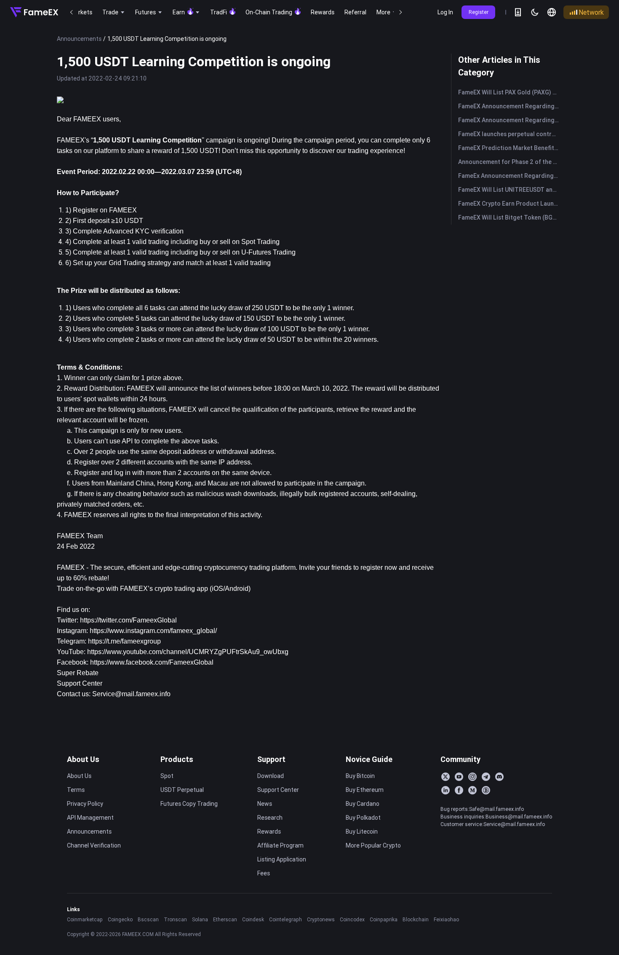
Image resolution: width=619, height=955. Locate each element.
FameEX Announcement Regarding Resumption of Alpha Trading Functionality (510, 106)
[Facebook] (459, 790)
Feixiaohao (446, 919)
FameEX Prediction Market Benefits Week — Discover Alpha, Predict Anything (510, 148)
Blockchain (416, 919)
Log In (445, 12)
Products (176, 759)
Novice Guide (369, 759)
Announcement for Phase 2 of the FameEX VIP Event (510, 162)
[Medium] (472, 790)
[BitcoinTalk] (486, 790)
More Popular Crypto (373, 845)
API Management (90, 817)
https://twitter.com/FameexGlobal (128, 620)
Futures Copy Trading (189, 803)
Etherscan (225, 919)
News (264, 803)
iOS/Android (230, 588)
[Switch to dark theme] (535, 12)
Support (271, 759)
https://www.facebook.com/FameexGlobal (151, 662)
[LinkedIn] (445, 790)
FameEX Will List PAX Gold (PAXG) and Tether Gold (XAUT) (510, 92)
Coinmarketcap (85, 919)
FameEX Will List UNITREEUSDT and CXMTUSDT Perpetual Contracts (510, 189)
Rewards (269, 831)
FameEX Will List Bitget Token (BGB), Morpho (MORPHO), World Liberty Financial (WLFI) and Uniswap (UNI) (510, 217)
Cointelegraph (285, 919)
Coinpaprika (384, 919)
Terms (76, 790)
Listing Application (281, 859)
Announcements (79, 39)
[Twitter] (445, 777)
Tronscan (175, 919)
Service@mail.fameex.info (131, 693)
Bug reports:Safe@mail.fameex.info (482, 809)
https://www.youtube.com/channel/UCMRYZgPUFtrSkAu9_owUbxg (187, 651)
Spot (166, 776)
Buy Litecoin (362, 831)
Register (478, 12)
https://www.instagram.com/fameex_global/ (153, 630)
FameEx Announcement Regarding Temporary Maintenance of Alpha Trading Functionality (510, 176)
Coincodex (352, 919)
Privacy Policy (85, 803)
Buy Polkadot (363, 817)
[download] (518, 12)
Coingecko (120, 919)
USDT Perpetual (182, 790)
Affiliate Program (280, 845)
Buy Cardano (362, 803)
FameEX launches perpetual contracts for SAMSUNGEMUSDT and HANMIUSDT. (510, 134)
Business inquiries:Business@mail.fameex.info (496, 816)
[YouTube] (459, 777)
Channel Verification (94, 845)
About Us (83, 759)
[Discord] (499, 777)
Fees (263, 873)
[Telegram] (486, 777)
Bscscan (148, 919)
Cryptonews (321, 919)
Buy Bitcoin (360, 776)
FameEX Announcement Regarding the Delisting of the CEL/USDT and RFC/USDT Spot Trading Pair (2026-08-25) (510, 120)
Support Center (278, 790)
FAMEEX (71, 567)
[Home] (34, 12)
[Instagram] (472, 777)
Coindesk (253, 919)
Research (270, 817)
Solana (200, 919)
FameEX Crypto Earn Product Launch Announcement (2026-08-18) (510, 203)
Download (270, 776)
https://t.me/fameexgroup (124, 641)
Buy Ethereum (365, 790)
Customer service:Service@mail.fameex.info (492, 824)
